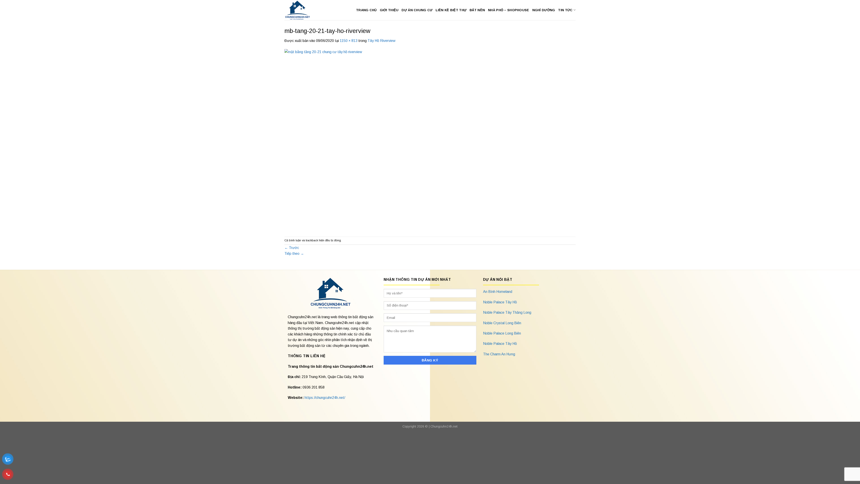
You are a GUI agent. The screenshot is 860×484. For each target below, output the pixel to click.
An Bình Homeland (497, 292)
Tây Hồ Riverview (382, 41)
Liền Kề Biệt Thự (451, 10)
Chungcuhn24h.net (444, 426)
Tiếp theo (294, 253)
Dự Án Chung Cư (417, 10)
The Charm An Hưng (499, 354)
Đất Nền (477, 10)
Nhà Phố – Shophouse (508, 10)
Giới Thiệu (389, 10)
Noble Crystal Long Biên (502, 323)
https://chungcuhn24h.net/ (325, 398)
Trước (291, 248)
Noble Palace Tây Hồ (500, 302)
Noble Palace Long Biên (502, 333)
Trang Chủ (366, 10)
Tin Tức (565, 10)
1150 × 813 (348, 41)
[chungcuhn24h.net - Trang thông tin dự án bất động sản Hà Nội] (299, 10)
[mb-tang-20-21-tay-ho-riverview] (413, 140)
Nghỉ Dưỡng (543, 10)
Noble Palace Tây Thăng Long (507, 312)
